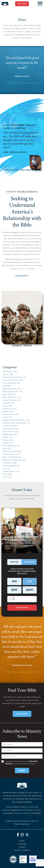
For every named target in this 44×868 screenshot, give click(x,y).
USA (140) (7, 474)
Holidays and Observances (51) (16, 423)
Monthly (14, 562)
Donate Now (22, 607)
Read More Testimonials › (22, 170)
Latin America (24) (11, 431)
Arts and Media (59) (11, 383)
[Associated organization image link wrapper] (13, 859)
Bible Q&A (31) (9, 394)
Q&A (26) (7, 448)
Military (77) (8, 437)
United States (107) (11, 471)
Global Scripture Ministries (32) (16, 420)
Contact (22, 847)
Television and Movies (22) (14, 460)
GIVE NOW (22, 4)
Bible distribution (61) (12, 389)
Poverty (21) (8, 440)
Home (22, 841)
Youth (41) (7, 477)
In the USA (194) (10, 426)
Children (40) (8, 403)
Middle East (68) (10, 434)
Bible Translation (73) (12, 397)
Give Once (29, 562)
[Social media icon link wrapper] (18, 835)
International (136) (10, 428)
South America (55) (11, 454)
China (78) (7, 406)
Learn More (22, 276)
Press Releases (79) (11, 446)
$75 (29, 581)
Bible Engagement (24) (13, 391)
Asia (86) (7, 386)
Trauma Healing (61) (11, 466)
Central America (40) (12, 400)
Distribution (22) (10, 409)
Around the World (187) (13, 380)
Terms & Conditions (22, 850)
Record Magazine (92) (12, 451)
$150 (14, 590)
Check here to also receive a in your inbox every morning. (21, 763)
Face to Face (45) (11, 414)
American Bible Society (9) (14, 377)
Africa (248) (8, 374)
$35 (14, 581)
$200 (29, 590)
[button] (40, 3)
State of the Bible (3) (12, 457)
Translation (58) (9, 463)
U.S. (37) (6, 468)
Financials (22, 844)
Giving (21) (7, 417)
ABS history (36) (10, 371)
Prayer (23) (8, 443)
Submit (22, 770)
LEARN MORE (22, 714)
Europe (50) (8, 411)
